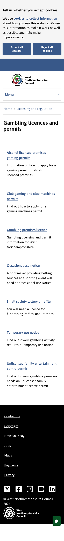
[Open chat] (57, 521)
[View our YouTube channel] (41, 489)
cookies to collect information (35, 18)
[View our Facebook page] (19, 489)
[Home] (32, 80)
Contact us (12, 416)
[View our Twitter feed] (7, 489)
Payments (11, 465)
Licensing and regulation (34, 109)
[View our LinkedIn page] (52, 489)
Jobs (7, 445)
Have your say (14, 436)
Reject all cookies (47, 49)
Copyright (11, 426)
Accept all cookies (17, 49)
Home (7, 109)
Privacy (9, 475)
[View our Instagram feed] (30, 489)
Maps (8, 455)
